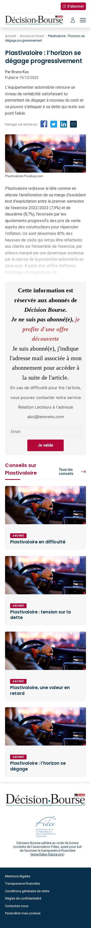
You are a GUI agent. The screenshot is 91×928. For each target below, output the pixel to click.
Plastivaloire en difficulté (37, 542)
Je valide (45, 445)
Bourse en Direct (32, 36)
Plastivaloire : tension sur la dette (40, 615)
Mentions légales (17, 876)
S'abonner (75, 6)
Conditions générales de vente (27, 891)
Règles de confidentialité (23, 898)
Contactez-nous (16, 906)
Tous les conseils (66, 472)
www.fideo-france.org (47, 854)
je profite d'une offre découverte (51, 329)
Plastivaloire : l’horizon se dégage (38, 766)
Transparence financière (22, 883)
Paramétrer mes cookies (22, 913)
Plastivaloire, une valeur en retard (40, 690)
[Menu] (83, 20)
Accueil (10, 36)
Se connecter (73, 20)
